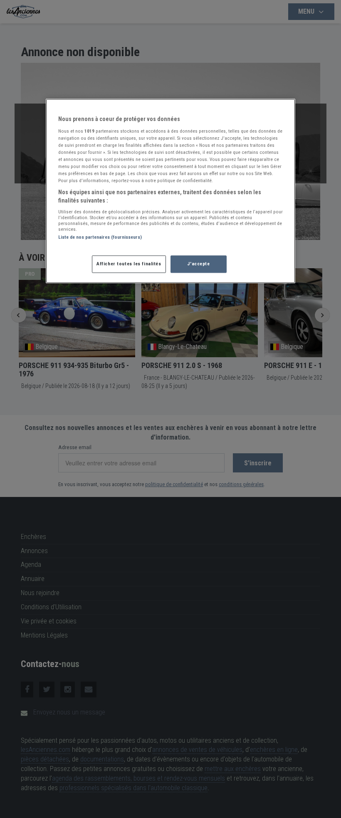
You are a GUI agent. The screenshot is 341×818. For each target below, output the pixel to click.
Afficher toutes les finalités (128, 264)
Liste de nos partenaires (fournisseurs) (100, 237)
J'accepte (198, 264)
